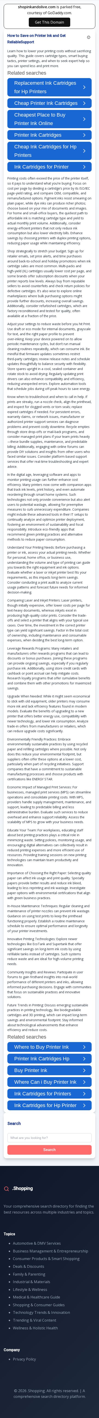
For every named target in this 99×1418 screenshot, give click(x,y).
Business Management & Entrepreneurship (50, 1251)
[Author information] (89, 37)
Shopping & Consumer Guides (39, 1304)
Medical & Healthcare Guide (36, 1297)
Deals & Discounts (28, 1266)
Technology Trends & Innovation (41, 1312)
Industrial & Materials (31, 1281)
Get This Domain (49, 22)
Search (49, 1150)
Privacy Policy (24, 1359)
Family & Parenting (29, 1274)
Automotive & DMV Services (37, 1243)
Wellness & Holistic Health (35, 1328)
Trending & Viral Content (34, 1320)
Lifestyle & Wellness (30, 1289)
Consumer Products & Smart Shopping (46, 1258)
